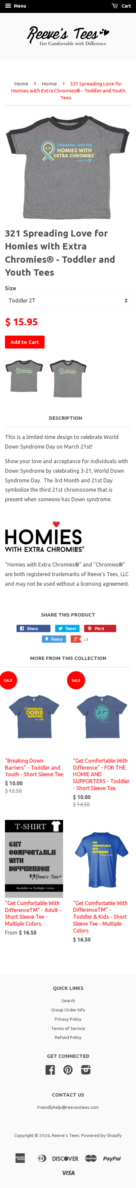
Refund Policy (68, 1037)
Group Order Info (68, 1009)
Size (10, 288)
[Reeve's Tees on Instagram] (86, 1072)
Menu (19, 6)
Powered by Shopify (101, 1135)
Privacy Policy (68, 1019)
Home (21, 83)
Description (65, 418)
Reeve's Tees (65, 1135)
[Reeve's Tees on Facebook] (50, 1072)
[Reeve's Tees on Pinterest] (68, 1072)
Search (68, 1000)
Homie (49, 83)
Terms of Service (68, 1028)
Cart (125, 6)
